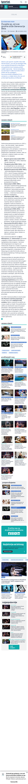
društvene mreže (15, 350)
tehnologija (5, 350)
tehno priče (5, 559)
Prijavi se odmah (8, 551)
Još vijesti (12, 647)
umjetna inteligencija (17, 559)
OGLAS (14, 15)
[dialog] (14, 777)
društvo (4, 352)
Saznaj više (14, 782)
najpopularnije (9, 602)
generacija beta (13, 352)
